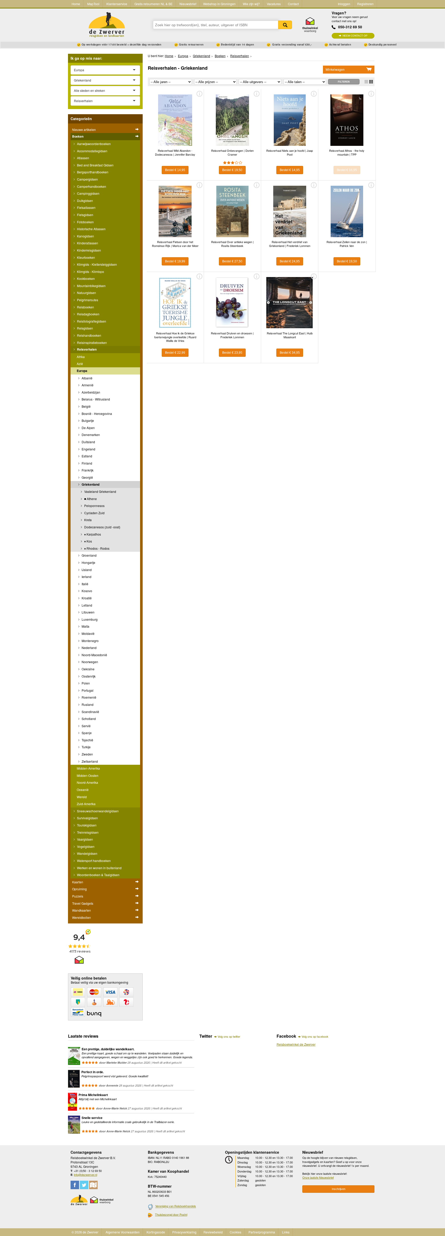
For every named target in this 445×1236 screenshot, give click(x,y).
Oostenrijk (88, 676)
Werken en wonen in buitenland (99, 868)
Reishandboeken (88, 335)
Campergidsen (87, 179)
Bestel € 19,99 (175, 261)
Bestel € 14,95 (175, 170)
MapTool (93, 4)
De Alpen (88, 427)
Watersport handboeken (93, 860)
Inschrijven (338, 1188)
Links (285, 1232)
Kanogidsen (85, 236)
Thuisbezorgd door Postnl (171, 1214)
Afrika (81, 356)
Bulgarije (87, 420)
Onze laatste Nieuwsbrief (318, 1177)
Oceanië (83, 789)
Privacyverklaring (184, 1232)
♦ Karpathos (92, 534)
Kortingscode (156, 1232)
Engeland (88, 449)
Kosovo (86, 591)
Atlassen (82, 158)
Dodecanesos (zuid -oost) (101, 527)
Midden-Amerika (88, 768)
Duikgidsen (84, 200)
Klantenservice (116, 4)
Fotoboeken (85, 222)
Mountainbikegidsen (91, 285)
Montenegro (90, 640)
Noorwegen (89, 662)
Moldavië (88, 633)
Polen (85, 683)
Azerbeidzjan (90, 392)
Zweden (87, 754)
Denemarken (90, 434)
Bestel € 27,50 (232, 261)
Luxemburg (89, 619)
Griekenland (90, 484)
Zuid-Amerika (86, 804)
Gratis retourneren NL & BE (153, 4)
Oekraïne (88, 669)
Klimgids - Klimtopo (90, 271)
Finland (86, 463)
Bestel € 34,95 (290, 352)
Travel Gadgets (82, 903)
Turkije (86, 747)
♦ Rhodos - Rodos (96, 548)
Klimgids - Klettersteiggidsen (96, 264)
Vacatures (274, 4)
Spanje (86, 733)
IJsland (86, 569)
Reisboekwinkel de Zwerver (296, 1044)
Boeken (77, 136)
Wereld (82, 797)
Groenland (89, 555)
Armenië (87, 385)
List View (366, 81)
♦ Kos (87, 541)
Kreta (87, 520)
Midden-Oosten (87, 775)
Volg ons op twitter (229, 1036)
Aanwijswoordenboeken (93, 143)
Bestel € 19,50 (232, 170)
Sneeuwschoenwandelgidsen (97, 811)
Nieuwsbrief (187, 4)
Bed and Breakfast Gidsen (95, 165)
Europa (82, 370)
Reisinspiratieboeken (91, 342)
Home (76, 4)
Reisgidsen (84, 328)
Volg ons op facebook (315, 1036)
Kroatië (86, 598)
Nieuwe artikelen (84, 129)
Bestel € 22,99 (175, 352)
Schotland (88, 718)
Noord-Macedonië (94, 655)
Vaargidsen (84, 839)
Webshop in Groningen (219, 4)
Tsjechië (87, 740)
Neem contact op (355, 35)
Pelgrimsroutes (87, 300)
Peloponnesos (94, 505)
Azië (80, 363)
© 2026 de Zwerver (85, 1232)
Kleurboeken (85, 257)
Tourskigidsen (86, 825)
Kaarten (77, 882)
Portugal (87, 690)
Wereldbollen (81, 917)
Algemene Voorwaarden (123, 1232)
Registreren (365, 4)
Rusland (87, 704)
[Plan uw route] (93, 1185)
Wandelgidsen (86, 853)
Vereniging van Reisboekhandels (175, 1206)
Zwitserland (89, 761)
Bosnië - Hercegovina (96, 413)
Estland (86, 456)
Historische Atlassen (91, 229)
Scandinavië (90, 711)
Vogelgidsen (85, 846)
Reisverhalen (86, 349)
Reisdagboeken (87, 314)
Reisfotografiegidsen (91, 321)
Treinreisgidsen (87, 832)
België (86, 406)
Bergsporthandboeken (92, 172)
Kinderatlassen (87, 243)
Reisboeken (85, 307)
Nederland (89, 647)
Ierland (86, 576)
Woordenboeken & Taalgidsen (97, 875)
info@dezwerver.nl (85, 1174)
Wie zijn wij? (251, 4)
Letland (86, 605)
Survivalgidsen (87, 818)
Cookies (235, 1232)
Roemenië (88, 697)
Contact (293, 4)
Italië (84, 584)
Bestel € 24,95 (290, 261)
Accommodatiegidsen (91, 151)
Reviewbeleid (213, 1232)
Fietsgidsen (84, 214)
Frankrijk (87, 470)
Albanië (86, 378)
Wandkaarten (81, 910)
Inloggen (344, 4)
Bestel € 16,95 (347, 170)
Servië (86, 726)
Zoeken (285, 25)
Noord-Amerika (87, 782)
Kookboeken (85, 278)
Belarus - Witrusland (95, 399)
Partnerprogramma (262, 1232)
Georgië (87, 477)
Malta (85, 626)
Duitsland (88, 442)
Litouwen (88, 612)
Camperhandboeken (91, 186)
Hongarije (88, 562)
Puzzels (77, 896)
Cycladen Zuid (94, 513)
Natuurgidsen (86, 292)
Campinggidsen (87, 193)
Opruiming (79, 889)
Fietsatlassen (86, 207)
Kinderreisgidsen (88, 250)
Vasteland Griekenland (99, 491)
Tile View (371, 81)
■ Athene (90, 498)
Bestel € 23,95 (232, 352)
